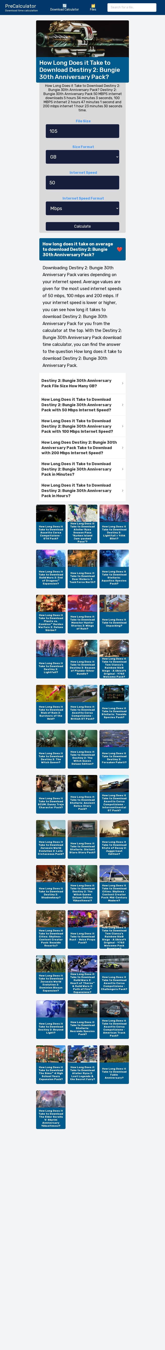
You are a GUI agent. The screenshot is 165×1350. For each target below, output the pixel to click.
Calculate (82, 226)
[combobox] (131, 7)
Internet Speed (83, 173)
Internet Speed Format (83, 198)
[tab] (82, 383)
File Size (83, 121)
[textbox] (131, 7)
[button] (82, 383)
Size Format (83, 147)
